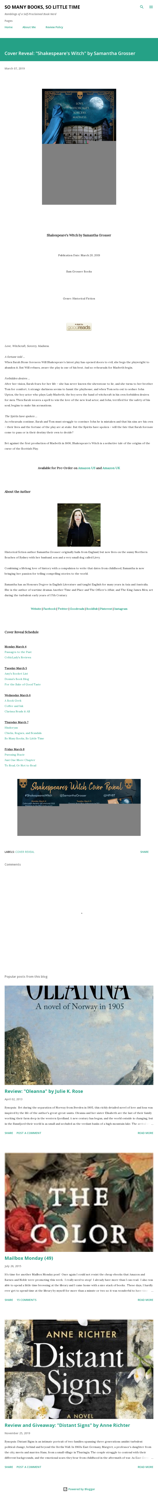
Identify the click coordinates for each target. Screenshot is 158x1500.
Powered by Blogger (81, 1489)
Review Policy (54, 27)
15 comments (26, 1300)
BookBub (92, 608)
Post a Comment (29, 1133)
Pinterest (106, 608)
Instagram (120, 608)
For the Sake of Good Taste (23, 684)
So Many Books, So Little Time (42, 7)
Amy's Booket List (16, 673)
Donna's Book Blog (17, 679)
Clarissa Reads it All (17, 711)
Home (9, 27)
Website (36, 608)
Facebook (49, 608)
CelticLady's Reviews (18, 657)
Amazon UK (111, 468)
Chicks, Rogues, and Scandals (23, 733)
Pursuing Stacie (15, 754)
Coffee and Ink (14, 706)
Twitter (63, 608)
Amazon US (86, 468)
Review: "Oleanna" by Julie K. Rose (44, 1091)
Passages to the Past (18, 652)
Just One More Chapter (20, 760)
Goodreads (77, 608)
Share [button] (144, 852)
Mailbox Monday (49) (29, 1258)
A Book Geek (13, 700)
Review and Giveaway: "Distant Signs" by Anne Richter (67, 1425)
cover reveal (24, 852)
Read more (145, 1133)
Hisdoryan (11, 727)
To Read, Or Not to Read (20, 765)
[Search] (142, 7)
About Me (29, 27)
